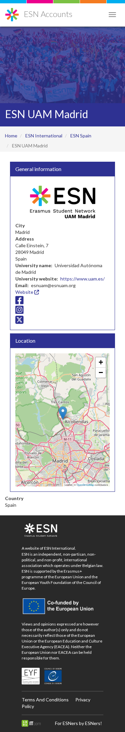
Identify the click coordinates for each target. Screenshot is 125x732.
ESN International (43, 135)
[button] (63, 413)
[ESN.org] (62, 530)
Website (24, 292)
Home (11, 135)
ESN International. (60, 548)
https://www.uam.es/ (82, 278)
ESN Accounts (48, 14)
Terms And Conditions (45, 699)
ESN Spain (80, 135)
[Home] (12, 12)
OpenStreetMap (85, 484)
